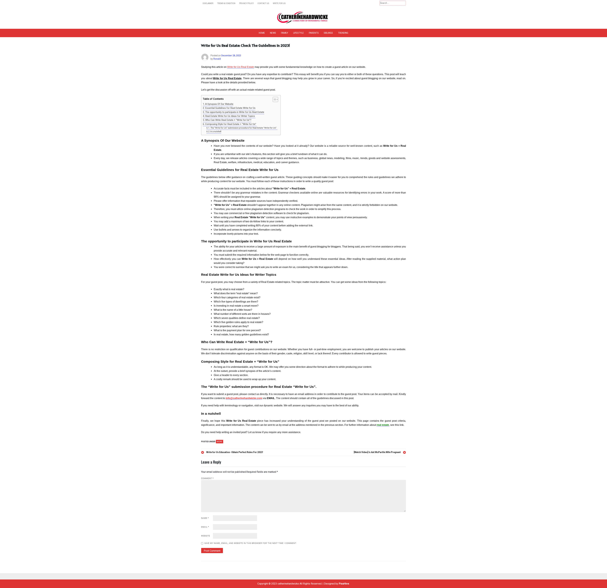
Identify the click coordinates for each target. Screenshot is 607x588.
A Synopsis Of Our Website (219, 104)
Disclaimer (208, 3)
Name (205, 518)
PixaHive (344, 583)
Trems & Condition (226, 3)
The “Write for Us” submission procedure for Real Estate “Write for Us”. (243, 127)
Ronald (217, 59)
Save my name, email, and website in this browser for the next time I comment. (250, 543)
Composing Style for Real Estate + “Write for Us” (231, 124)
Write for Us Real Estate (240, 67)
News (273, 33)
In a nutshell (215, 131)
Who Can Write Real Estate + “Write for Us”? (228, 120)
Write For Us (279, 3)
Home (262, 33)
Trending (343, 33)
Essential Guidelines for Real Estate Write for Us (230, 108)
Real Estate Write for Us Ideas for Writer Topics (230, 116)
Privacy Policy (246, 3)
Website (205, 536)
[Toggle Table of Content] (273, 99)
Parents (314, 33)
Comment (207, 478)
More (219, 441)
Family (284, 33)
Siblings (328, 33)
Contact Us (263, 3)
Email (205, 527)
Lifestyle (298, 33)
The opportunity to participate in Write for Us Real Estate (234, 112)
